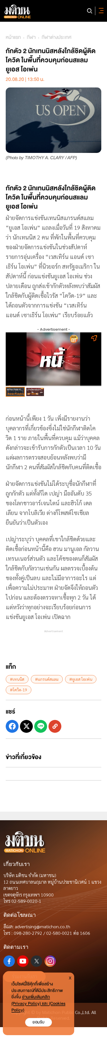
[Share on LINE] (40, 726)
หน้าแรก (13, 37)
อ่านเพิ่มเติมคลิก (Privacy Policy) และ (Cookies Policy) (38, 1003)
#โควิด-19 (18, 689)
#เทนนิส (17, 679)
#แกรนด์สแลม (46, 679)
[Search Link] (89, 10)
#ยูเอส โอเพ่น (80, 679)
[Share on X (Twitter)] (26, 726)
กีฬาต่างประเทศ (56, 37)
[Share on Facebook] (12, 726)
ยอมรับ (39, 1022)
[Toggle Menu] (100, 11)
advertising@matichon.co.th (42, 926)
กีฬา (31, 37)
